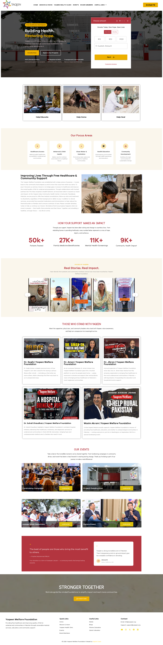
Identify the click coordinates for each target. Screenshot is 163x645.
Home (61, 622)
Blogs (91, 624)
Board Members (65, 633)
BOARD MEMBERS (86, 5)
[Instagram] (126, 629)
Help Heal (120, 117)
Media (91, 622)
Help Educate (42, 117)
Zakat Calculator (94, 630)
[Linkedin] (137, 629)
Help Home (81, 117)
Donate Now (32, 53)
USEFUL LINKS (100, 5)
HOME (35, 5)
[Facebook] (133, 629)
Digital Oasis (97, 641)
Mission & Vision (65, 624)
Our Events (81, 449)
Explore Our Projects (50, 53)
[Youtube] (122, 629)
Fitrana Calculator (95, 627)
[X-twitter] (129, 629)
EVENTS (76, 5)
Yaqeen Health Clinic (66, 627)
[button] (100, 5)
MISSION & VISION (45, 5)
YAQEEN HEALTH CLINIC (62, 5)
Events (62, 630)
